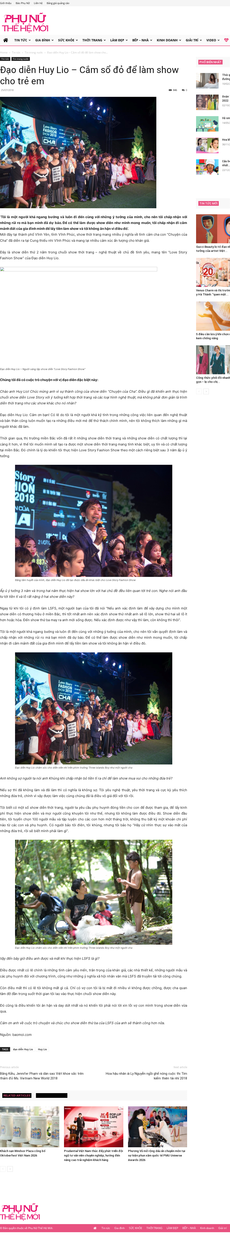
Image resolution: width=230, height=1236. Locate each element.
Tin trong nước (34, 52)
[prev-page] (3, 1169)
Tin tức (20, 40)
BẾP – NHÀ (140, 40)
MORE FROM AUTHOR (51, 1095)
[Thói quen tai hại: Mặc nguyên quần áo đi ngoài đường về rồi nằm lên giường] (207, 81)
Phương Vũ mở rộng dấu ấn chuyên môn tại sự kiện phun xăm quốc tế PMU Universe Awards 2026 (156, 1155)
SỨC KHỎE (66, 40)
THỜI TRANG (92, 40)
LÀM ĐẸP (117, 40)
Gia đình (42, 40)
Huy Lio (42, 1049)
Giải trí (192, 40)
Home (4, 52)
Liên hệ (38, 3)
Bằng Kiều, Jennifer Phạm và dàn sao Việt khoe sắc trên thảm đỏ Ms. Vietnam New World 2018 (42, 1076)
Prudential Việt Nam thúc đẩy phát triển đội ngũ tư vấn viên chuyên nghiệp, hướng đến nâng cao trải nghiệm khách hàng (93, 1155)
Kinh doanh (167, 40)
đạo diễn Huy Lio (23, 1049)
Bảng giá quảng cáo (58, 3)
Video (211, 40)
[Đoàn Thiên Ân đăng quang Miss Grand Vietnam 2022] (207, 102)
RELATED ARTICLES (16, 1095)
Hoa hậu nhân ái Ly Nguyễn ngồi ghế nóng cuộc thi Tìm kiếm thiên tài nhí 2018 (146, 1076)
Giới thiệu (5, 3)
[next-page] (10, 1169)
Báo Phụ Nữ (23, 3)
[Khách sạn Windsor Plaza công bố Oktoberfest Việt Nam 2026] (29, 1126)
